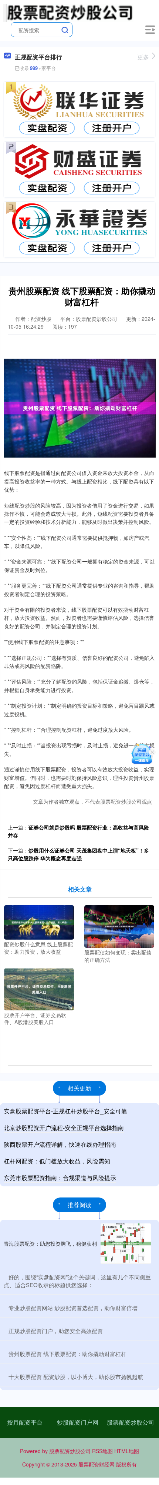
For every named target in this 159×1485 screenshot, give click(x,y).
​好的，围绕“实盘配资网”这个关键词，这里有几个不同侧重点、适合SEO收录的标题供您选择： (77, 1281)
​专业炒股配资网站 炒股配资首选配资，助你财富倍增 (73, 1308)
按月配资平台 (25, 1422)
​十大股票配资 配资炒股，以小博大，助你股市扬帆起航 (76, 1377)
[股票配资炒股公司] (68, 12)
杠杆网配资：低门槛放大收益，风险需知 (57, 1161)
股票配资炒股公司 (130, 1422)
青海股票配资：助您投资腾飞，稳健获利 (50, 1243)
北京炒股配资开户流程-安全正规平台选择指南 (64, 1127)
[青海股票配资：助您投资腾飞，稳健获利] (126, 1243)
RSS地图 (102, 1451)
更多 (143, 57)
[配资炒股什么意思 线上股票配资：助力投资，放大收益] (39, 922)
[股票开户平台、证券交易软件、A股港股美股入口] (39, 988)
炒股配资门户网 (77, 1422)
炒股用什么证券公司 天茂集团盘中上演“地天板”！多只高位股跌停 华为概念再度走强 (78, 854)
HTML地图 (126, 1451)
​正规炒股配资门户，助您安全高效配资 (56, 1331)
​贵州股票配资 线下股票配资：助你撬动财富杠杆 (67, 1354)
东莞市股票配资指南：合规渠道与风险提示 (60, 1177)
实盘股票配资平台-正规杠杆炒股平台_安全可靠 (65, 1111)
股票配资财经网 (96, 1464)
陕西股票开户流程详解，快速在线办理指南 (60, 1144)
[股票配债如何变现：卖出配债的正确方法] (119, 925)
